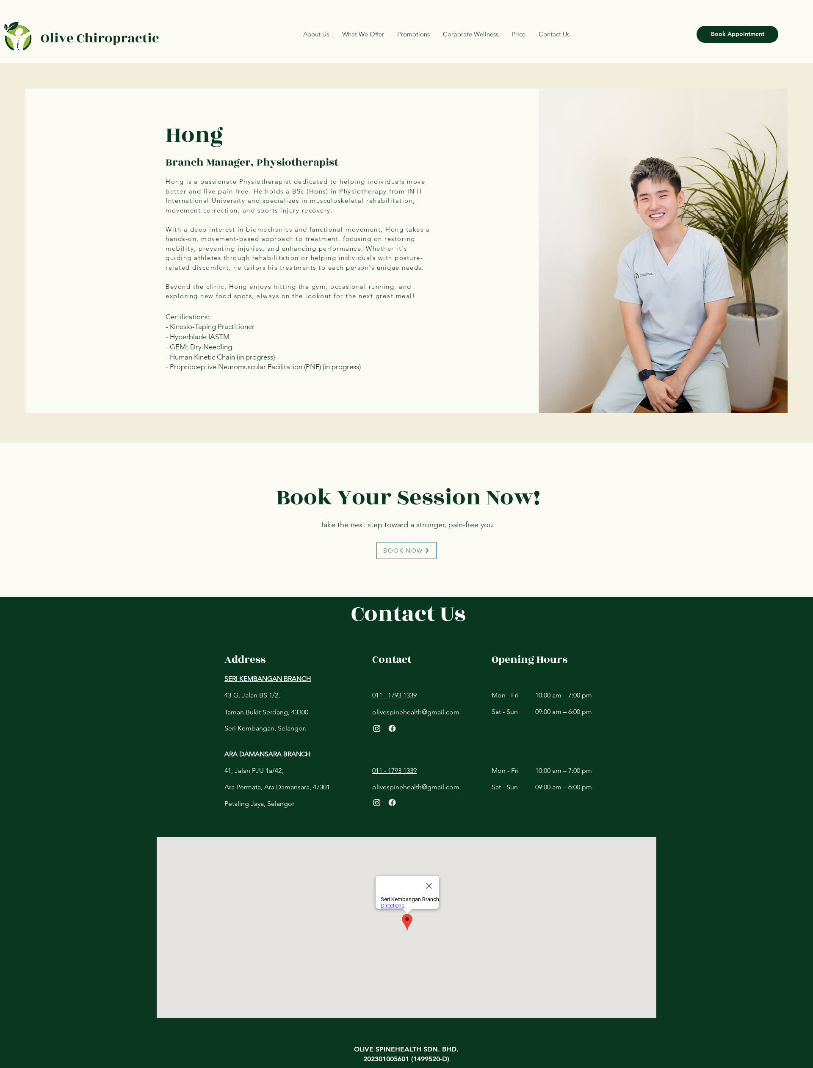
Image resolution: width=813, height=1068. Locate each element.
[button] (518, 34)
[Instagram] (377, 728)
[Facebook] (392, 728)
